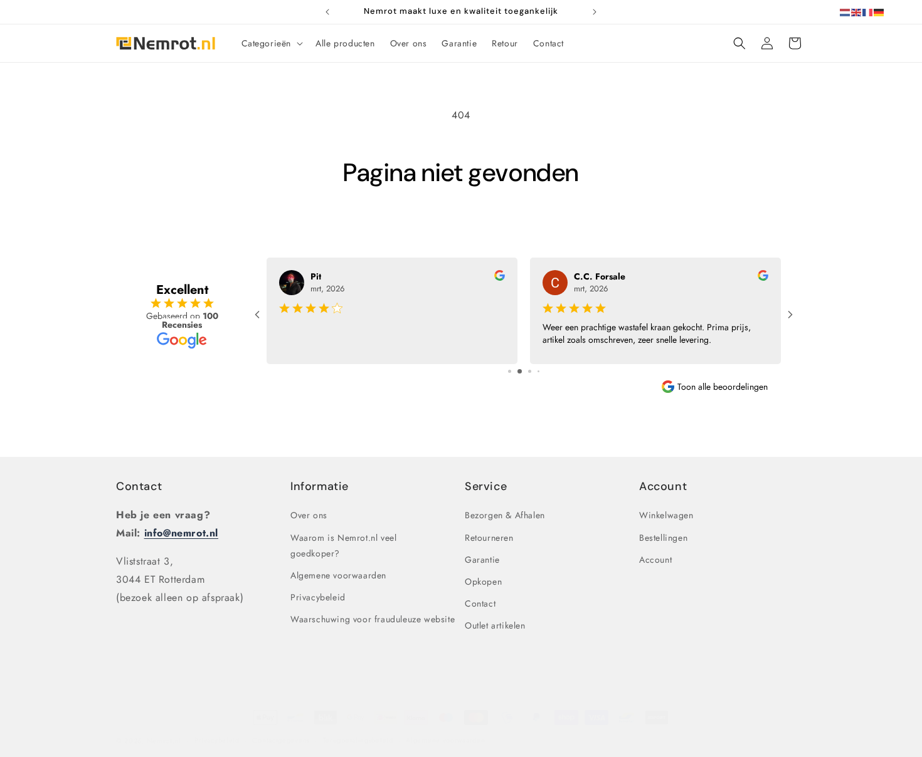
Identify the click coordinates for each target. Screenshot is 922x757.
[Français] (868, 11)
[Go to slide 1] (509, 371)
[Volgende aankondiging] (594, 12)
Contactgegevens (281, 740)
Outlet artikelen (495, 625)
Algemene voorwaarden (338, 575)
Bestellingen (663, 537)
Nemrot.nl (164, 741)
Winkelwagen (666, 515)
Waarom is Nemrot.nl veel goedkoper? (343, 545)
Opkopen (483, 581)
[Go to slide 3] (529, 371)
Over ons (308, 515)
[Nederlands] (845, 11)
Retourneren (489, 537)
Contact (139, 486)
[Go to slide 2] (519, 371)
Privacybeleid (318, 597)
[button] (271, 43)
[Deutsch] (879, 11)
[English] (856, 11)
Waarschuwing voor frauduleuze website (372, 619)
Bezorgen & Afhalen (505, 515)
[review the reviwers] (499, 277)
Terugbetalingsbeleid (358, 740)
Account (655, 559)
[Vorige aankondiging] (327, 12)
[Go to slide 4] (538, 371)
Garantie (482, 559)
